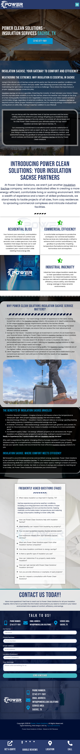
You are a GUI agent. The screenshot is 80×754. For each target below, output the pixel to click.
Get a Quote (10, 749)
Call (70, 749)
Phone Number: (9, 638)
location (50, 749)
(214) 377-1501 (15, 624)
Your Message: (8, 662)
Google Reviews (30, 749)
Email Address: (8, 646)
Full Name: (7, 629)
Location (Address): (10, 654)
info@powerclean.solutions (40, 624)
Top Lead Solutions (53, 726)
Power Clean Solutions (39, 723)
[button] (77, 4)
